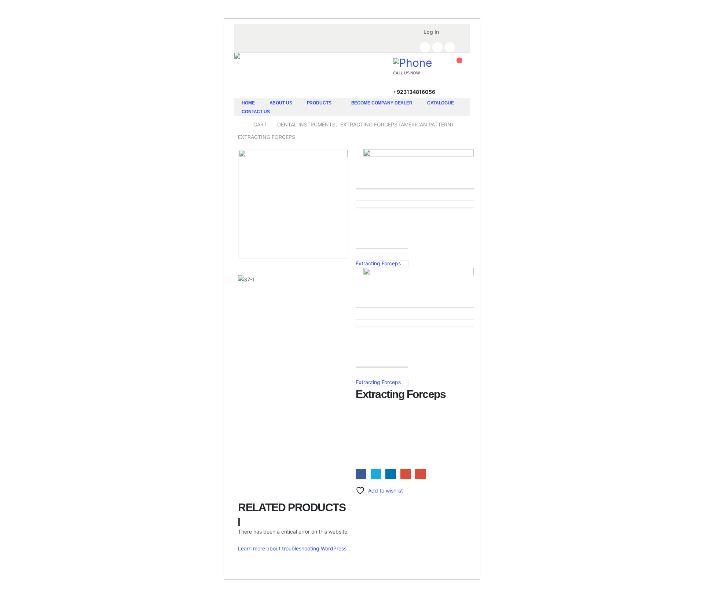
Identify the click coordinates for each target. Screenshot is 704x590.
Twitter (376, 474)
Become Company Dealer (381, 103)
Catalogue (440, 103)
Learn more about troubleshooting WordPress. (293, 548)
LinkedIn (390, 474)
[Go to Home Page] (240, 124)
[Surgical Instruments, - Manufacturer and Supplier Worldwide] (253, 80)
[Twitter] (437, 47)
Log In (431, 32)
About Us (281, 103)
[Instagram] (450, 47)
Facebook (361, 474)
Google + (405, 474)
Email (420, 474)
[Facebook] (425, 47)
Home (248, 103)
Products (319, 103)
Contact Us (256, 111)
